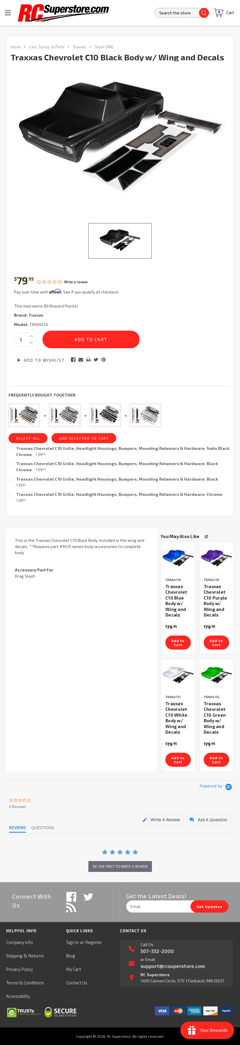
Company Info (19, 942)
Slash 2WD (104, 47)
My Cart (73, 969)
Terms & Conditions (25, 982)
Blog (70, 955)
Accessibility (18, 996)
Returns (36, 955)
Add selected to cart (84, 438)
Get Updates (209, 906)
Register (93, 942)
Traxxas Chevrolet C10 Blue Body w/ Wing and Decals (176, 601)
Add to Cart (178, 642)
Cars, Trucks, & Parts (47, 47)
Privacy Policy (19, 969)
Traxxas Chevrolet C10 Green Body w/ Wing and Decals (215, 718)
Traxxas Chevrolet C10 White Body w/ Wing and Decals (176, 718)
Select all (28, 438)
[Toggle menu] (8, 13)
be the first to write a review (120, 866)
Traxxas (79, 47)
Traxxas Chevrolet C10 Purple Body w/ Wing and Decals (215, 601)
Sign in (72, 942)
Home (16, 47)
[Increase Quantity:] (31, 336)
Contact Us (76, 982)
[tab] (161, 820)
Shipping (14, 955)
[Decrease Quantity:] (31, 342)
